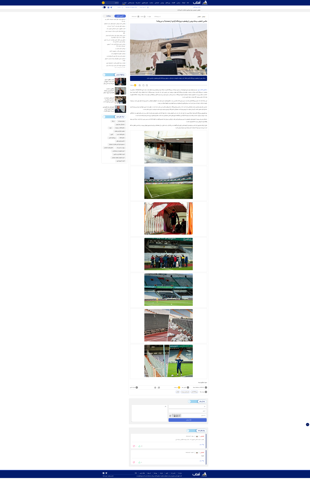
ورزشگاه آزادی (194, 392)
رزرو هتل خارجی (112, 138)
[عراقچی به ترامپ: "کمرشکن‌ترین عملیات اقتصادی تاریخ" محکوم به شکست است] (120, 91)
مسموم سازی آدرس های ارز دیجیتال (116, 144)
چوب (110, 128)
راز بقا (113, 121)
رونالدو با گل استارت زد (120, 49)
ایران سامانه (105, 476)
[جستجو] (103, 2)
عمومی (199, 16)
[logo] (200, 2)
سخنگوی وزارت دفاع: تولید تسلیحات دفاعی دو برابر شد (115, 20)
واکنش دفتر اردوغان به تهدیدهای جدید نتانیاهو (114, 24)
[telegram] (111, 7)
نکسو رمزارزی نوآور (120, 141)
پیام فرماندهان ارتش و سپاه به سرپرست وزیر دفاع (115, 32)
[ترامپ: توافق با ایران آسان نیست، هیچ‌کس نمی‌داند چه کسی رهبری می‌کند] (120, 81)
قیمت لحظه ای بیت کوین (119, 154)
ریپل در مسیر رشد (120, 148)
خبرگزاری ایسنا (201, 382)
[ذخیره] (159, 387)
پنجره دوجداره (121, 121)
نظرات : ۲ (149, 16)
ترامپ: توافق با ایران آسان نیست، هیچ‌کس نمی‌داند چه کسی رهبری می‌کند (108, 82)
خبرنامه (161, 473)
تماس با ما (173, 473)
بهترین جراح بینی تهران (119, 131)
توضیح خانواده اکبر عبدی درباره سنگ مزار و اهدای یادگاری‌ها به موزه (115, 66)
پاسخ (201, 444)
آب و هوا (149, 473)
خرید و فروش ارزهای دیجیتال (118, 157)
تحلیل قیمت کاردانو (108, 148)
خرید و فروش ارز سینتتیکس (118, 151)
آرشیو (167, 473)
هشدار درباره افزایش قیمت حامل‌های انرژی (115, 63)
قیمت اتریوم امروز (120, 161)
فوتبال (177, 392)
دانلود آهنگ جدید (120, 134)
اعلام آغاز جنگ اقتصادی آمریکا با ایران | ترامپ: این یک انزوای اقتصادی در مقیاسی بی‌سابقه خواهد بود (108, 109)
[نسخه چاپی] (155, 387)
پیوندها (155, 473)
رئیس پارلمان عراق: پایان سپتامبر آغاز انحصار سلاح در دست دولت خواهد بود (115, 36)
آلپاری (112, 134)
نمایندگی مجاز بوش (120, 124)
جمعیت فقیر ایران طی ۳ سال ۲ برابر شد (116, 26)
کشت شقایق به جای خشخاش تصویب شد (116, 29)
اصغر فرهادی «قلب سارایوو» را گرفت (117, 51)
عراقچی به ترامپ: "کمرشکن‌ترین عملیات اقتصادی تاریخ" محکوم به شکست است (108, 91)
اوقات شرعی (142, 473)
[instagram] (108, 7)
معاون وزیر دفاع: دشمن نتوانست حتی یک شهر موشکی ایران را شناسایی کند (114, 41)
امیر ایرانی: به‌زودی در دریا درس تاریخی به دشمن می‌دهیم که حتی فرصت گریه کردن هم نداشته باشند (108, 100)
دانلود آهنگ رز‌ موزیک (119, 128)
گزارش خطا (184, 387)
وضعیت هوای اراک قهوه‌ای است (118, 54)
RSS (136, 473)
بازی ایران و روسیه (185, 392)
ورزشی (203, 16)
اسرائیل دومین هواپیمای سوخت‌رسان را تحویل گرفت (115, 59)
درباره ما (180, 473)
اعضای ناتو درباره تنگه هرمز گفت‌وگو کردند (116, 56)
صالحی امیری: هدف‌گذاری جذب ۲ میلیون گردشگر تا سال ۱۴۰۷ (116, 45)
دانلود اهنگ (121, 138)
